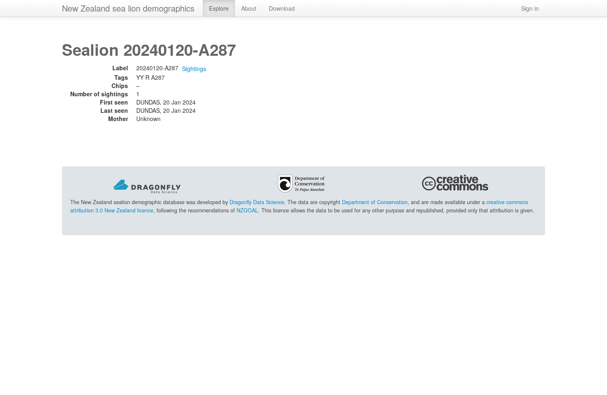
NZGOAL (247, 210)
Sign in (530, 8)
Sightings (194, 68)
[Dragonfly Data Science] (147, 185)
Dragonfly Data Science (257, 202)
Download (282, 8)
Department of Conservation (375, 202)
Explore (219, 8)
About (248, 8)
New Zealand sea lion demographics (128, 8)
